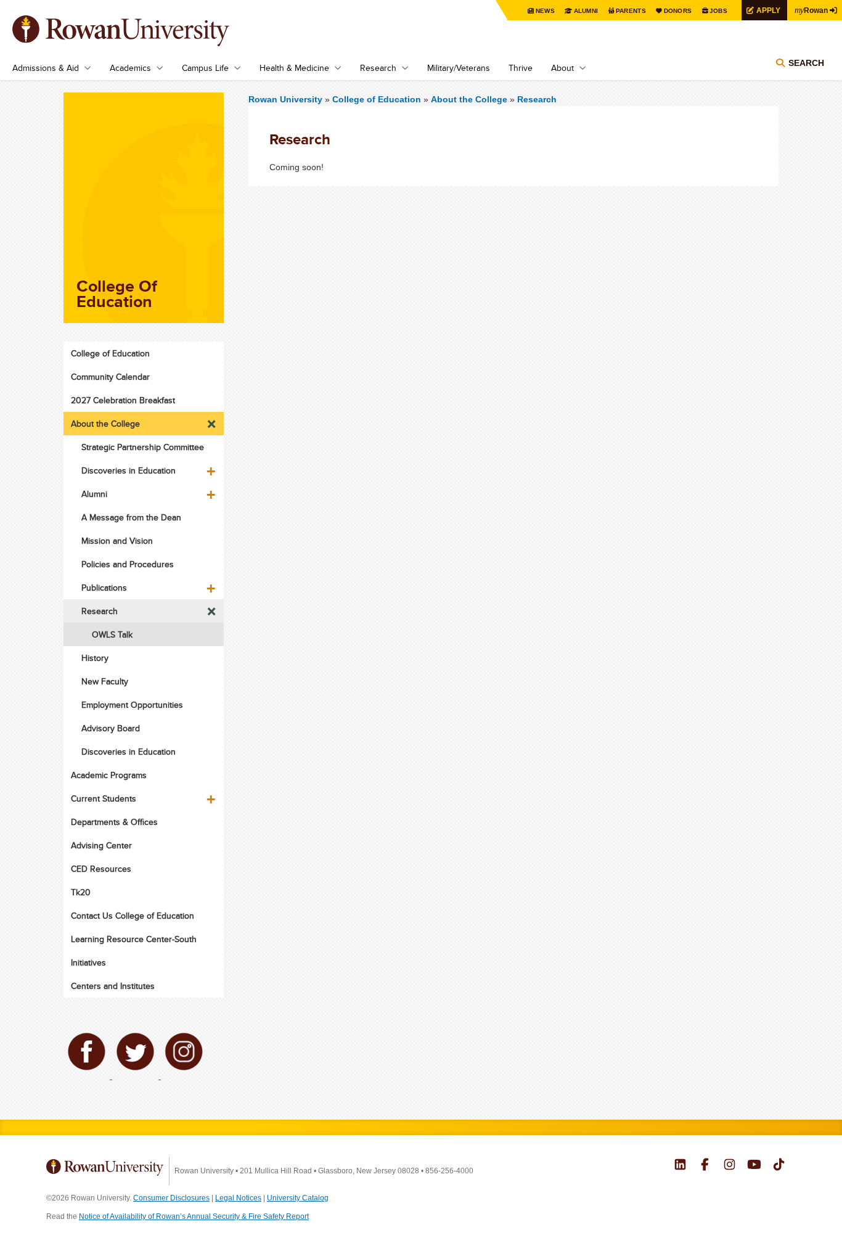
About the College (469, 99)
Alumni (586, 10)
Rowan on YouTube (754, 1166)
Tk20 (81, 892)
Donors (678, 10)
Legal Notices (238, 1198)
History (94, 658)
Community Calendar (110, 377)
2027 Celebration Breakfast (123, 400)
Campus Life (205, 68)
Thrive (521, 68)
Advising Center (101, 845)
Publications (104, 587)
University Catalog (298, 1198)
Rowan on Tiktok (779, 1166)
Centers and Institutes (113, 986)
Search (806, 63)
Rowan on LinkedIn (680, 1166)
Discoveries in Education (128, 470)
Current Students (103, 798)
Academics (130, 68)
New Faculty (104, 681)
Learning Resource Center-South (134, 939)
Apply (768, 10)
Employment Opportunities (132, 705)
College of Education (377, 99)
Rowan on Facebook (705, 1166)
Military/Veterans (458, 68)
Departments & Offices (114, 822)
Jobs (718, 10)
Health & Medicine (294, 68)
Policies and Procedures (127, 564)
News (545, 10)
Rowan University (138, 30)
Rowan (811, 10)
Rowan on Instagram (729, 1166)
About (562, 68)
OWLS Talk (112, 634)
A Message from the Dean (131, 517)
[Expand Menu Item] (212, 420)
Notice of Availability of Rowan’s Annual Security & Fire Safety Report (194, 1216)
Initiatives (88, 962)
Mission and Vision (117, 541)
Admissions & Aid (45, 68)
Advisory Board (110, 728)
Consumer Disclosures (171, 1198)
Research (378, 68)
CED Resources (101, 869)
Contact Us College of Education (132, 915)
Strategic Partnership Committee (142, 447)
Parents (631, 10)
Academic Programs (109, 775)
